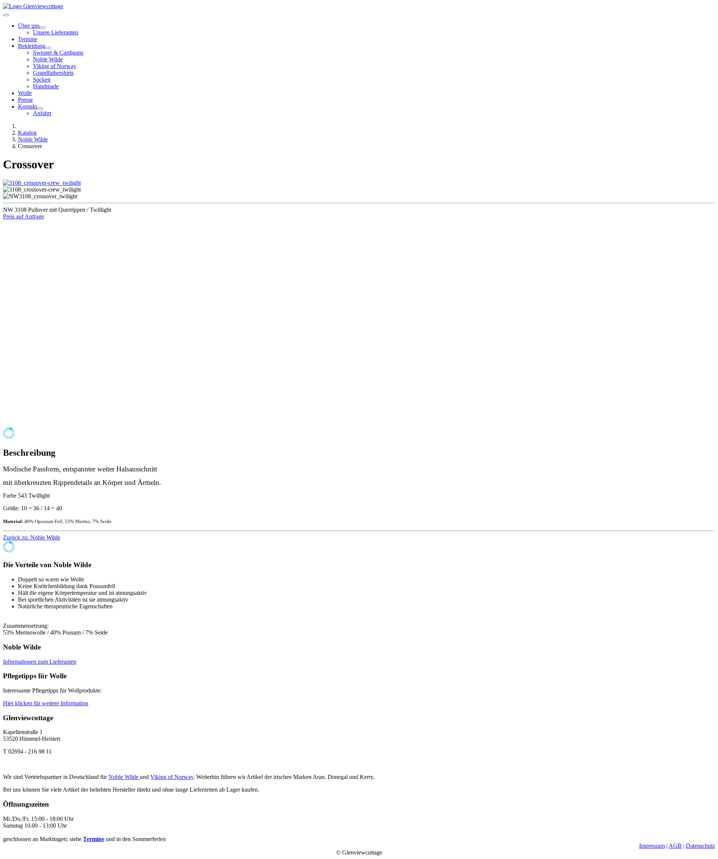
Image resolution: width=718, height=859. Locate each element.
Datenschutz (700, 846)
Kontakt (27, 106)
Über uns (29, 25)
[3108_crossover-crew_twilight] (42, 183)
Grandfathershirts (53, 73)
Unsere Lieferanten (55, 32)
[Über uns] (43, 28)
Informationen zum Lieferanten (39, 661)
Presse (25, 100)
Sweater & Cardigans (58, 52)
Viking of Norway (54, 66)
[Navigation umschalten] (6, 15)
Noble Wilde (48, 59)
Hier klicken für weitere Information (45, 703)
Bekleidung (31, 46)
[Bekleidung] (48, 48)
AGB (675, 846)
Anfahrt (42, 113)
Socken (41, 79)
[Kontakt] (40, 108)
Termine (27, 39)
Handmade (46, 86)
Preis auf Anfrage (23, 216)
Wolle (25, 93)
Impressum (652, 846)
